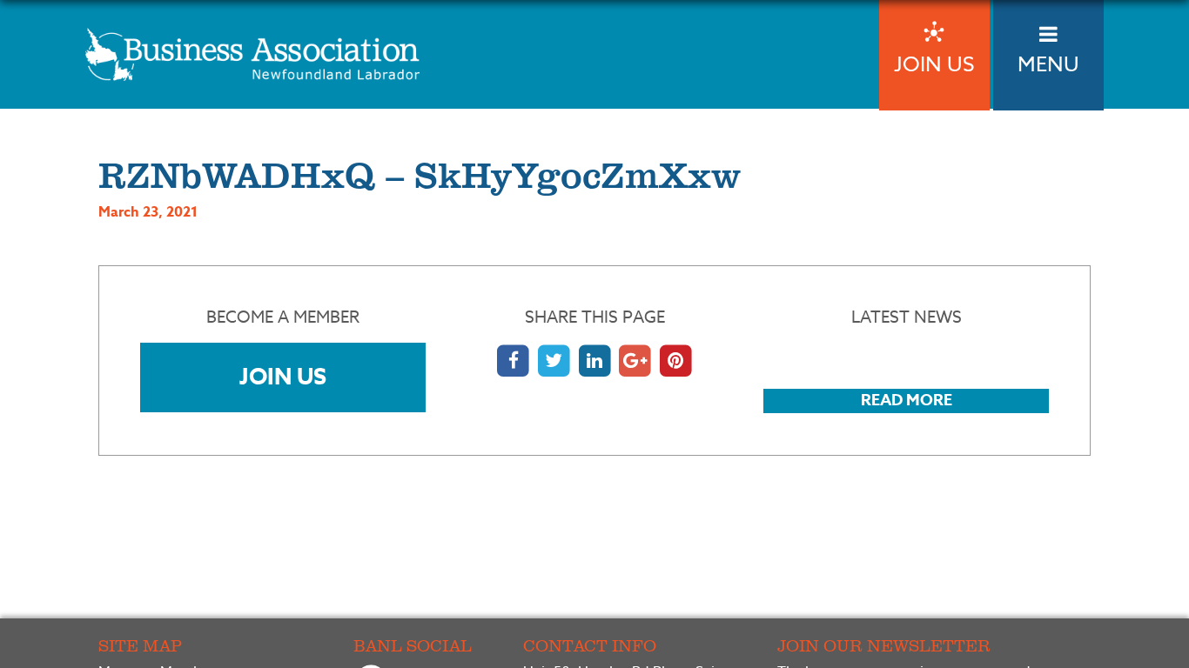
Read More (906, 400)
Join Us (282, 376)
